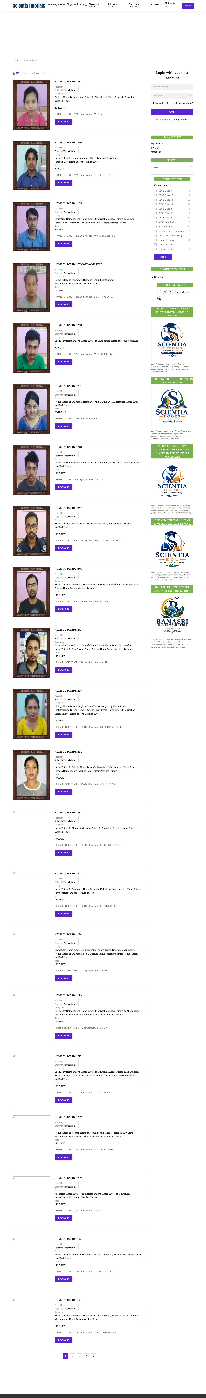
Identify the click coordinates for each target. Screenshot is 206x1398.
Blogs (69, 4)
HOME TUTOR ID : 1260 (68, 325)
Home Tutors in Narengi (67, 1197)
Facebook (159, 292)
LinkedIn (177, 292)
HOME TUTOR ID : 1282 (68, 81)
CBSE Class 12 (165, 204)
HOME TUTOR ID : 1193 (68, 1299)
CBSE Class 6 (165, 217)
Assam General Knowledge (171, 231)
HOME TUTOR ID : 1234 (68, 751)
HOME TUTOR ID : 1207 (68, 1117)
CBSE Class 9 (165, 191)
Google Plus (171, 292)
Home (15, 60)
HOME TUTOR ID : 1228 (68, 873)
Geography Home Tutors (114, 706)
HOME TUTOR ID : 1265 (68, 203)
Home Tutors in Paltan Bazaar (125, 462)
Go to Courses (161, 277)
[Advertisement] (103, 32)
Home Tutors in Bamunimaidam (72, 157)
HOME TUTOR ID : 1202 (68, 1178)
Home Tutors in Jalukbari (96, 401)
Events (80, 4)
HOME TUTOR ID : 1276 (68, 142)
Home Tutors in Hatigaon (96, 584)
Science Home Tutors (66, 588)
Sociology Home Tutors (97, 222)
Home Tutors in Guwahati (121, 97)
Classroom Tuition (94, 5)
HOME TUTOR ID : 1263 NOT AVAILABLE (78, 264)
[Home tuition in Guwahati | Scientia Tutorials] (29, 5)
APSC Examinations (168, 222)
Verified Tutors (62, 100)
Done (163, 257)
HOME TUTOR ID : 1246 (68, 568)
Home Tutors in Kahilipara (97, 889)
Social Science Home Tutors (69, 222)
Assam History (165, 226)
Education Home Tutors (67, 218)
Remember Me (161, 103)
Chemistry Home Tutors (67, 340)
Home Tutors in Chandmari (92, 97)
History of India (166, 240)
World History (165, 244)
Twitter (165, 292)
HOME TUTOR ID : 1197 (68, 1239)
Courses (155, 4)
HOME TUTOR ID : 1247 (68, 507)
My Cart (155, 147)
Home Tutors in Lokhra (121, 218)
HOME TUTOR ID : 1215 (68, 1056)
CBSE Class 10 (165, 195)
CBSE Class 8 (165, 208)
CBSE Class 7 (165, 213)
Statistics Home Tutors (125, 953)
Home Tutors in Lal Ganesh (69, 1075)
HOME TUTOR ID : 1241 (68, 629)
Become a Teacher (134, 5)
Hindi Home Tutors (91, 1193)
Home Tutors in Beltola (67, 523)
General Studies (166, 249)
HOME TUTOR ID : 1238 (68, 690)
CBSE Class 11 (165, 199)
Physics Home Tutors (119, 523)
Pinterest (182, 292)
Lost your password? (183, 103)
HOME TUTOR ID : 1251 (68, 386)
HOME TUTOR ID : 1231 (68, 812)
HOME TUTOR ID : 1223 (68, 995)
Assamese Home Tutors (67, 1193)
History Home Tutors (66, 709)
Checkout (156, 152)
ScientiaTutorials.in (65, 90)
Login (188, 5)
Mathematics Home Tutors (69, 161)
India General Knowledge (170, 235)
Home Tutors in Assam (67, 1132)
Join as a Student (112, 5)
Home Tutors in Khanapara (123, 1010)
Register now (182, 119)
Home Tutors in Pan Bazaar (69, 649)
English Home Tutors (93, 645)
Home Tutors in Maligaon (125, 1315)
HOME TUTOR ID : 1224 (68, 934)
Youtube (159, 298)
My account (157, 143)
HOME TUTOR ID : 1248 (68, 447)
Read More (63, 121)
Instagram (188, 292)
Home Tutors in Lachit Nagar (98, 279)
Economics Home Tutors (68, 645)
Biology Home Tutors (66, 97)
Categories (56, 4)
